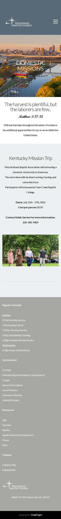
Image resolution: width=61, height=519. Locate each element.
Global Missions (10, 400)
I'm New (6, 369)
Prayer (5, 439)
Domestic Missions (12, 395)
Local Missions (10, 390)
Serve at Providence (12, 385)
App (4, 419)
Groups (6, 380)
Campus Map (9, 464)
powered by (30, 515)
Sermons (7, 424)
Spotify (6, 429)
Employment (8, 469)
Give (4, 445)
